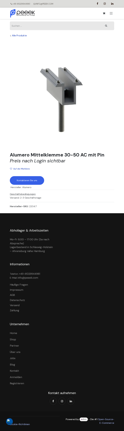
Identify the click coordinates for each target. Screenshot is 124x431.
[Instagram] (62, 401)
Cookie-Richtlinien (20, 424)
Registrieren (17, 383)
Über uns (15, 352)
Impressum (16, 289)
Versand (15, 305)
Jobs (12, 358)
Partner (14, 345)
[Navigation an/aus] (111, 13)
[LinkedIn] (70, 401)
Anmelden (16, 377)
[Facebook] (53, 401)
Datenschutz (17, 300)
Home (13, 333)
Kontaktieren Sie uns (27, 180)
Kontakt (14, 370)
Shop (13, 339)
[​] (97, 3)
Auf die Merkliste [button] (21, 168)
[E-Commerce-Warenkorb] (104, 13)
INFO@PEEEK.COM (44, 4)
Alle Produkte (19, 35)
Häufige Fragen (19, 284)
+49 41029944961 (21, 4)
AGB (12, 295)
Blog (12, 364)
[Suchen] (106, 25)
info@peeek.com (28, 277)
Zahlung (14, 310)
